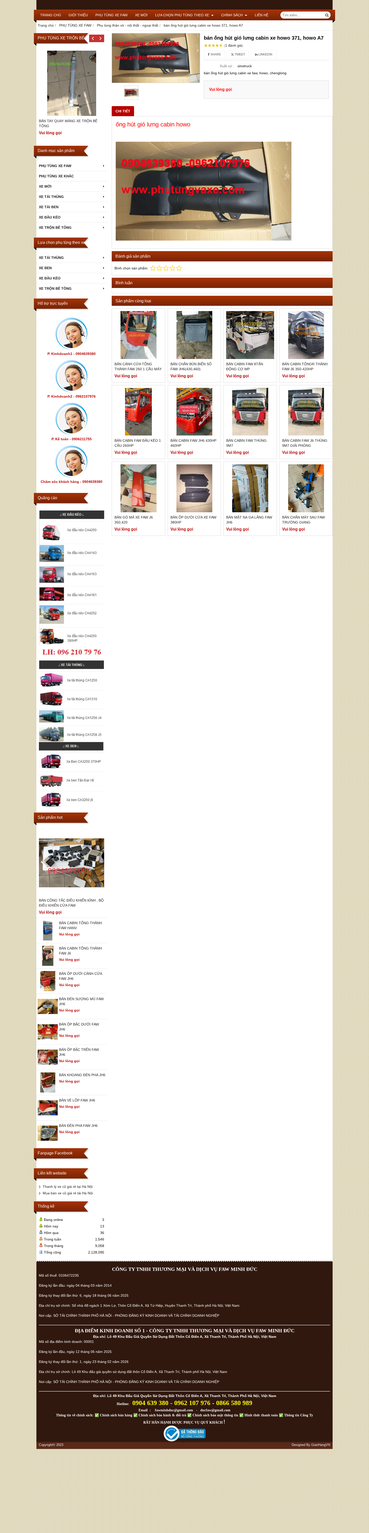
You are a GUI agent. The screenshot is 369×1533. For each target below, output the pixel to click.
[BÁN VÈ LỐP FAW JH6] (48, 1117)
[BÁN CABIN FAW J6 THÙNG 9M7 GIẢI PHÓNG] (306, 412)
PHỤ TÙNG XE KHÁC (56, 176)
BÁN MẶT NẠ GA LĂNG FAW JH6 (249, 519)
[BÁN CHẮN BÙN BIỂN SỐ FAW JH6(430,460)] (194, 335)
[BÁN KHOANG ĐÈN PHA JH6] (48, 1091)
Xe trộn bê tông (55, 288)
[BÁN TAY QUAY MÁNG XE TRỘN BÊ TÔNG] (71, 83)
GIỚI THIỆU (78, 15)
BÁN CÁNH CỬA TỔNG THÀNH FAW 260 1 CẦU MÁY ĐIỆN (138, 369)
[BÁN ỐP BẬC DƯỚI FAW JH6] (48, 1041)
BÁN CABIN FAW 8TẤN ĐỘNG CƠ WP (244, 366)
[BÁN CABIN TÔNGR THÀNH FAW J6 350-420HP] (306, 335)
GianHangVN (320, 1445)
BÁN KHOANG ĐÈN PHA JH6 (82, 1075)
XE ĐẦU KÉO (49, 217)
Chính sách (232, 15)
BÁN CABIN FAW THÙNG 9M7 (246, 443)
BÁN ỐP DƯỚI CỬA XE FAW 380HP (193, 519)
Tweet (239, 54)
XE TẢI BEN (48, 207)
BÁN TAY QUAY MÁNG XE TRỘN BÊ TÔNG (68, 123)
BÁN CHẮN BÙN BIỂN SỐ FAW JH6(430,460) (191, 366)
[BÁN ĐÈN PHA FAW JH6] (48, 1142)
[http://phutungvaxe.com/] (71, 584)
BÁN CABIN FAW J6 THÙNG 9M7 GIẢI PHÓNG (304, 443)
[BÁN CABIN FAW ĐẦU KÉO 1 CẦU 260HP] (138, 412)
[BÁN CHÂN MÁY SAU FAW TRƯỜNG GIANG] (306, 488)
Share (215, 54)
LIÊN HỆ (261, 15)
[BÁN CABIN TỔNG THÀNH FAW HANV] (48, 939)
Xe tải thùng (51, 258)
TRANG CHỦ (50, 15)
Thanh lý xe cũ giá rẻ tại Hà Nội (68, 1187)
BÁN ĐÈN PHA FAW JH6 (78, 1126)
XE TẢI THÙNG (51, 197)
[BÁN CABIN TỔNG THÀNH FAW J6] (48, 965)
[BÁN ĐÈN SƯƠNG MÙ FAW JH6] (48, 1015)
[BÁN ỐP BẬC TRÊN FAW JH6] (48, 1066)
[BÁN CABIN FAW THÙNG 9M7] (250, 412)
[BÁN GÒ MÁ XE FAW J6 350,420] (138, 488)
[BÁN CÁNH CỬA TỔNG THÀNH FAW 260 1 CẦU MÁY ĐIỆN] (138, 335)
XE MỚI (141, 15)
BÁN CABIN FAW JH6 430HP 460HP (193, 443)
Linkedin (265, 54)
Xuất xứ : (227, 66)
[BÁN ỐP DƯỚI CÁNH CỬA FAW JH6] (48, 990)
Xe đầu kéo (49, 278)
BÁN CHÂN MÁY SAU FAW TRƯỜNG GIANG (303, 519)
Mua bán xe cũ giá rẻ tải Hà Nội (68, 1193)
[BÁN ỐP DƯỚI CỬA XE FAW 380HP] (194, 488)
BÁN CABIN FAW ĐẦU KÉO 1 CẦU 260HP (137, 443)
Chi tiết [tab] (122, 111)
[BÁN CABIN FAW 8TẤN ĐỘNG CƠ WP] (250, 335)
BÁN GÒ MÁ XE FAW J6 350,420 (133, 519)
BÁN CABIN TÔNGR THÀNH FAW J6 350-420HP (305, 366)
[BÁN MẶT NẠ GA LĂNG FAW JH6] (250, 488)
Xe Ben (45, 268)
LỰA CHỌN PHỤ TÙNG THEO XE (182, 15)
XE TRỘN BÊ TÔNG (55, 228)
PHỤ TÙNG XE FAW (111, 15)
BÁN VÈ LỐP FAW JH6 (77, 1100)
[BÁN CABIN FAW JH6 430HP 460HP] (194, 412)
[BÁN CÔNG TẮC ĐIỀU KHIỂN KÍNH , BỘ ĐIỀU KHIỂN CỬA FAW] (71, 862)
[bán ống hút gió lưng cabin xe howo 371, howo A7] (156, 58)
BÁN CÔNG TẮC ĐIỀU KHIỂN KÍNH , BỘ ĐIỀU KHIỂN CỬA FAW (71, 902)
